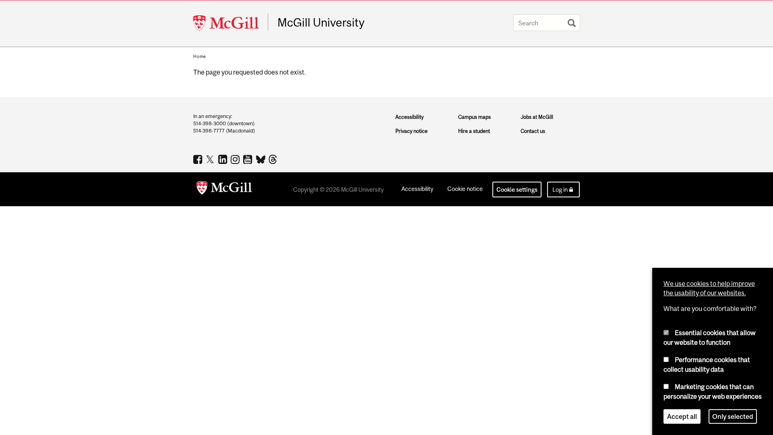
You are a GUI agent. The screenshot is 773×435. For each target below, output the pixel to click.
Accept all (682, 416)
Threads (273, 159)
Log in (560, 189)
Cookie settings (516, 189)
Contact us (533, 131)
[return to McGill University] (224, 189)
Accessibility (409, 117)
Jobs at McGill (537, 117)
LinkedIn (223, 159)
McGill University (320, 23)
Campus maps (474, 117)
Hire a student (474, 131)
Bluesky (261, 159)
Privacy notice (411, 131)
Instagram (236, 159)
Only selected (732, 416)
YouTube (248, 159)
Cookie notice (465, 188)
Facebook (198, 159)
